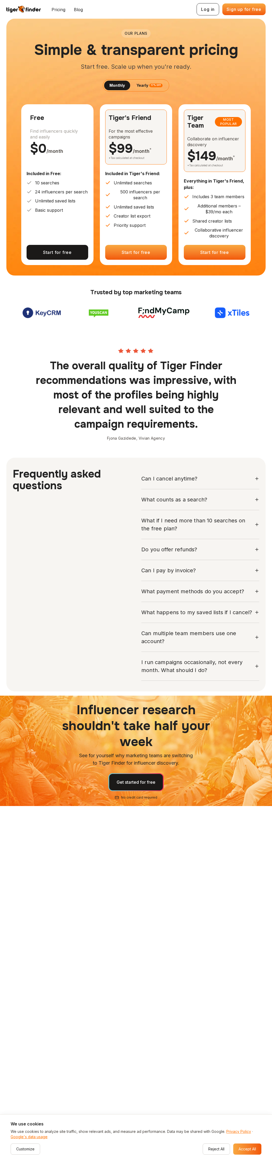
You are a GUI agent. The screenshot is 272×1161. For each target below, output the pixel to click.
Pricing (58, 9)
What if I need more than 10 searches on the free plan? (193, 524)
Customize (25, 1149)
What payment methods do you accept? (192, 591)
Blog (78, 9)
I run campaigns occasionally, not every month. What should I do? (192, 666)
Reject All (216, 1149)
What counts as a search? (174, 499)
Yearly (149, 85)
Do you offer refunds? (169, 549)
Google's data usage (29, 1136)
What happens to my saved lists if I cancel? (196, 612)
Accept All (247, 1149)
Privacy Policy (238, 1131)
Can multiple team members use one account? (188, 637)
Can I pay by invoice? (168, 570)
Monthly (117, 85)
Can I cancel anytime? (169, 478)
